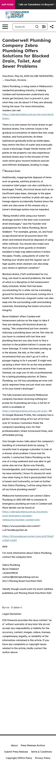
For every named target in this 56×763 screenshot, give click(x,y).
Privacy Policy (42, 758)
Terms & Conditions (41, 751)
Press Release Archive (33, 745)
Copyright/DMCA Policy (19, 758)
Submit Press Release (16, 751)
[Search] (36, 26)
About (14, 745)
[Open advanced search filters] (43, 26)
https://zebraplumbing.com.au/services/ (25, 410)
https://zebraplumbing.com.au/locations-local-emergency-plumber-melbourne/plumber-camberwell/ (25, 515)
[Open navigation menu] (5, 26)
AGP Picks (7, 4)
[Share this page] (52, 26)
